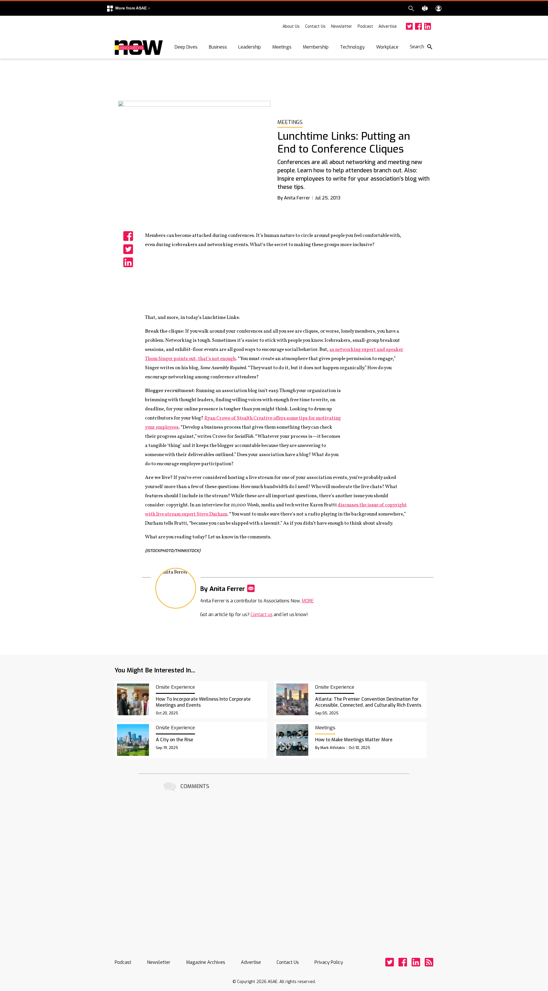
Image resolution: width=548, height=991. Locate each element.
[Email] (251, 588)
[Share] (128, 236)
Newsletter (341, 26)
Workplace (387, 47)
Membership (316, 47)
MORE (308, 601)
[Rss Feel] (429, 962)
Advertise (387, 26)
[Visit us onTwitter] (409, 26)
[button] (128, 8)
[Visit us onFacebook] (418, 26)
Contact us (262, 615)
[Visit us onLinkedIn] (427, 26)
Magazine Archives (205, 962)
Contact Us (315, 26)
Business (218, 47)
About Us (291, 26)
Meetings (281, 47)
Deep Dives (186, 47)
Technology (352, 47)
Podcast (365, 26)
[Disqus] (274, 864)
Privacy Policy (329, 962)
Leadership (249, 47)
